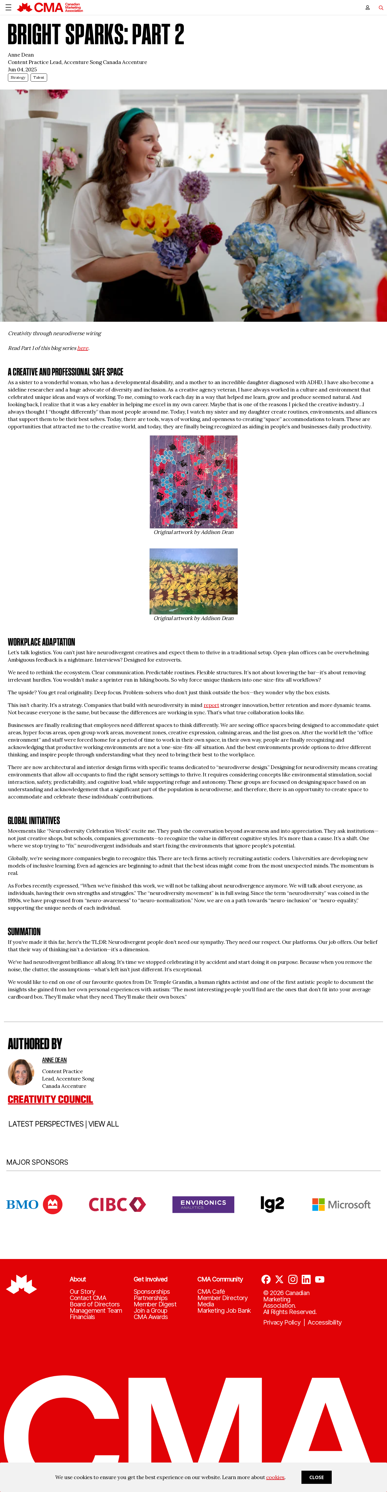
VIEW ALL (103, 1123)
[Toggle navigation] (379, 7)
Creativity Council (50, 1099)
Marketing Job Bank (224, 1310)
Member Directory (222, 1298)
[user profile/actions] (367, 7)
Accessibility (325, 1322)
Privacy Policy (282, 1322)
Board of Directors (95, 1304)
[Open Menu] (8, 7)
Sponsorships (152, 1291)
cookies (275, 1477)
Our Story (82, 1291)
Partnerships (151, 1298)
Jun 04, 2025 (22, 69)
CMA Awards (151, 1317)
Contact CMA (88, 1298)
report (211, 705)
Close (316, 1477)
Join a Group (150, 1310)
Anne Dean (54, 1059)
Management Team (96, 1310)
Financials (82, 1317)
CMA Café (211, 1291)
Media (205, 1304)
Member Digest (155, 1304)
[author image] (21, 1072)
